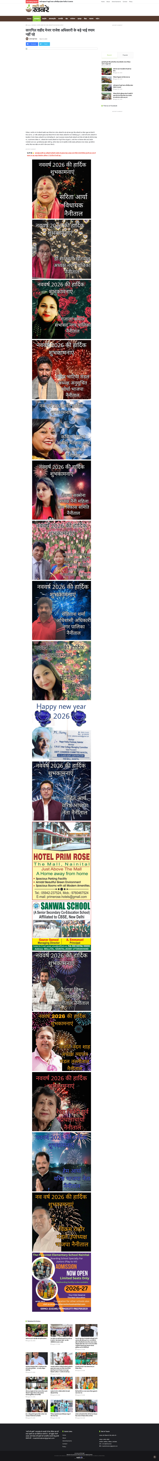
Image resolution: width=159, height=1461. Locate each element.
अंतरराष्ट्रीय (52, 19)
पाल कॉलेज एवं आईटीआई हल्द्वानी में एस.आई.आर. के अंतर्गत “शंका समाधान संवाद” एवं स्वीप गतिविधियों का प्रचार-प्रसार (61, 1340)
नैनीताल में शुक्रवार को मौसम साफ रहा (121, 77)
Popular (125, 55)
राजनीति (60, 19)
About (108, 1)
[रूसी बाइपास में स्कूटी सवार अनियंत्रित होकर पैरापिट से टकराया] (107, 87)
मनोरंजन (72, 19)
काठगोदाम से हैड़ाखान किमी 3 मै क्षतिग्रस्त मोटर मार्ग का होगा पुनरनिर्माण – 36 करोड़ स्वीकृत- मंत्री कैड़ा (36, 1368)
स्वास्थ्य (91, 19)
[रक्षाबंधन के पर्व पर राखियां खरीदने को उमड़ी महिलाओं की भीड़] (62, 1383)
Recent (109, 55)
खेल (67, 19)
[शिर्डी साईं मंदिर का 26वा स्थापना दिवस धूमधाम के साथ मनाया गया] (86, 1383)
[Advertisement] (97, 9)
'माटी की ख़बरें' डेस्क (33, 39)
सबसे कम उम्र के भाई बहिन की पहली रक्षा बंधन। (36, 1338)
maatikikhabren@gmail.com (44, 1438)
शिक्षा (85, 19)
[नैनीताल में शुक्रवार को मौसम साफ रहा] (107, 79)
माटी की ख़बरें (81, 1453)
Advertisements (116, 1)
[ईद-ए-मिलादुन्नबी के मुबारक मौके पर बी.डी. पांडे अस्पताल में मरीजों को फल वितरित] (37, 1406)
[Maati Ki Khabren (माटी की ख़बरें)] (37, 8)
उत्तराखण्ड (37, 19)
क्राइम (79, 19)
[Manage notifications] (154, 1456)
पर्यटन (97, 19)
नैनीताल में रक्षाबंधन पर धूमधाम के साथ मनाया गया (52, 1)
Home (103, 1)
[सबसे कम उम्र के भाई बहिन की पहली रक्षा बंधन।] (37, 1330)
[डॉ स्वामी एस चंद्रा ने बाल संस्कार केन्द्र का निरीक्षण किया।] (86, 1358)
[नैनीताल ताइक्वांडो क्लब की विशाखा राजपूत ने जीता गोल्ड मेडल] (62, 1406)
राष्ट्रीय (44, 19)
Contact (125, 1)
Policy (130, 1)
